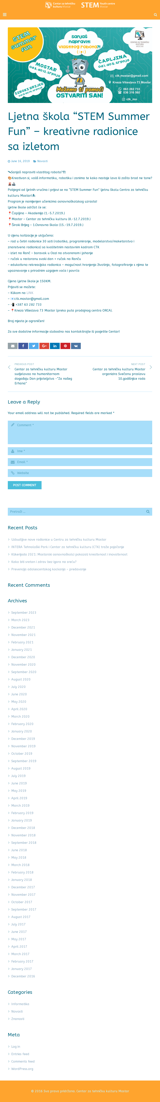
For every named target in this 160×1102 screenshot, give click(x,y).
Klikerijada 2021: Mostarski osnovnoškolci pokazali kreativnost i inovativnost (69, 554)
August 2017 (21, 917)
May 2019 (18, 791)
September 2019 (23, 761)
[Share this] (23, 346)
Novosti (42, 161)
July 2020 (18, 687)
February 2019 (22, 813)
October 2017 (21, 902)
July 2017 (18, 924)
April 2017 (19, 946)
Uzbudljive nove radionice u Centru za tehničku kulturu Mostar (58, 539)
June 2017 (19, 932)
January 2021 (21, 650)
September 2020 (23, 672)
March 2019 (20, 805)
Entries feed (20, 1054)
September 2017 (23, 909)
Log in (15, 1046)
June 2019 (19, 783)
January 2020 (21, 731)
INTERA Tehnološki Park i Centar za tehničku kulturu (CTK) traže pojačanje (67, 547)
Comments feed (23, 1061)
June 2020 (19, 694)
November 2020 (23, 664)
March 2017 (20, 954)
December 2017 (23, 887)
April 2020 (19, 709)
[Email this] (13, 346)
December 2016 (23, 976)
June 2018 (19, 850)
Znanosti (17, 1019)
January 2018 (21, 880)
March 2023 (20, 620)
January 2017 (21, 969)
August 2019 (21, 768)
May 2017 (18, 939)
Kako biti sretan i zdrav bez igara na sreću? (43, 562)
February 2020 (22, 724)
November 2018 (23, 835)
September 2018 (23, 843)
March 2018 (20, 865)
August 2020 (21, 679)
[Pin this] (65, 346)
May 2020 (18, 702)
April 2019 (19, 798)
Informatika (20, 1004)
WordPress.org (22, 1069)
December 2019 (23, 739)
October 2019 (21, 754)
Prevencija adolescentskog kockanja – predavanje (48, 569)
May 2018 (18, 857)
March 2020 (20, 716)
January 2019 (21, 820)
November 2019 (23, 746)
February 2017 (22, 961)
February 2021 (22, 642)
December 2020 (23, 657)
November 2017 (23, 895)
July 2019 (18, 776)
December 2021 (23, 627)
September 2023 (23, 612)
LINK (30, 293)
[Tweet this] (34, 346)
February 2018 (22, 872)
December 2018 (23, 828)
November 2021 (23, 635)
